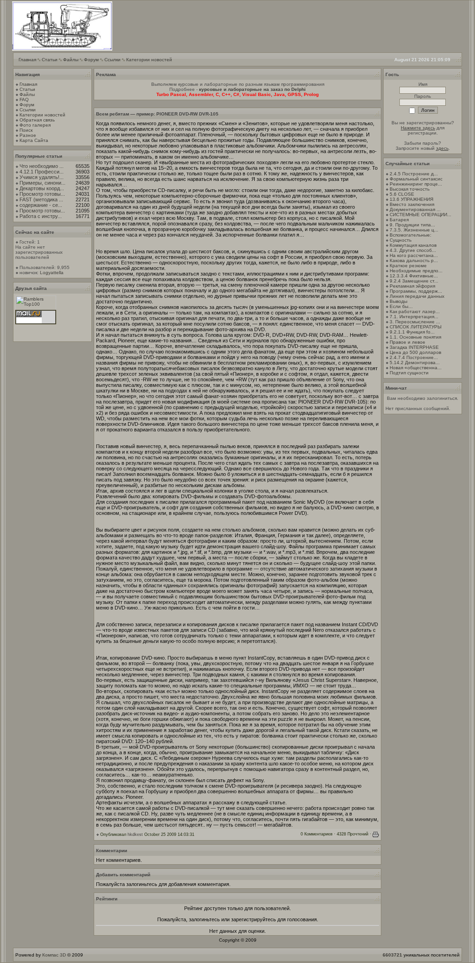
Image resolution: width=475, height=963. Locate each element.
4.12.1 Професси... (41, 171)
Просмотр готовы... (42, 194)
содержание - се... (40, 205)
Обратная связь (37, 119)
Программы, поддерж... (416, 291)
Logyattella (52, 272)
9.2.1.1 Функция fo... (412, 331)
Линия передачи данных (417, 296)
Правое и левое (407, 342)
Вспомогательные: (410, 235)
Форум (91, 59)
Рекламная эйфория (412, 286)
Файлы (70, 59)
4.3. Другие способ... (413, 250)
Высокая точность (410, 189)
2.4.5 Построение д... (414, 173)
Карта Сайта (33, 140)
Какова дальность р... (414, 260)
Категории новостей (149, 59)
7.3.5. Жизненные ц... (414, 229)
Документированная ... (415, 209)
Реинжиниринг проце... (416, 183)
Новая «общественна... (416, 367)
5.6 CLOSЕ (402, 194)
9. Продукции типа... (412, 224)
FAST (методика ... (41, 199)
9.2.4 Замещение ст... (414, 280)
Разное (27, 135)
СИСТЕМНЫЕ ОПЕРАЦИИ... (420, 214)
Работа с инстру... (40, 216)
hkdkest (135, 834)
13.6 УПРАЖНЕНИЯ (411, 199)
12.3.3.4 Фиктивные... (414, 275)
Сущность (400, 240)
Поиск (25, 130)
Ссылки (112, 59)
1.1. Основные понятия (415, 337)
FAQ (24, 99)
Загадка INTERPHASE (414, 347)
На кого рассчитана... (414, 255)
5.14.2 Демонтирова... (415, 362)
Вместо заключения (412, 204)
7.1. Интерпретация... (414, 316)
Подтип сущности (409, 372)
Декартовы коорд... (41, 188)
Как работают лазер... (415, 311)
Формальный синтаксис (416, 178)
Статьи (50, 59)
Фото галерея (35, 125)
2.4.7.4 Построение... (414, 357)
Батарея (399, 219)
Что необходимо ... (41, 166)
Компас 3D (54, 954)
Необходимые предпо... (416, 270)
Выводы (398, 301)
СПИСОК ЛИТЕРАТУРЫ (416, 326)
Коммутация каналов (413, 245)
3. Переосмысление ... (415, 321)
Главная (27, 59)
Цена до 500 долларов (415, 352)
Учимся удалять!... (41, 177)
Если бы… (401, 306)
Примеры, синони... (42, 183)
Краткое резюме (408, 265)
